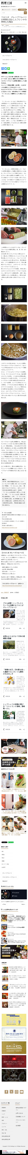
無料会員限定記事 (6, 1139)
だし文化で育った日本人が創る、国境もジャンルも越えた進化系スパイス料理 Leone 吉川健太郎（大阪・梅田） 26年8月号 (17, 996)
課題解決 (4, 1107)
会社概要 (18, 1125)
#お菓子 (3, 867)
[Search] (25, 12)
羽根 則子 (4, 63)
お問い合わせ (19, 1113)
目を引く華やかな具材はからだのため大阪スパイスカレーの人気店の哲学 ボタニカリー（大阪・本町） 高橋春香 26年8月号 (17, 1004)
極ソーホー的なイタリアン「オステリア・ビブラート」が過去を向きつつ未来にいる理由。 (17, 977)
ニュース (4, 1126)
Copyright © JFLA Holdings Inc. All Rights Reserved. (14, 1146)
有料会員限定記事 (6, 1136)
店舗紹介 (4, 1110)
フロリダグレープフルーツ (9, 59)
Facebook (16, 892)
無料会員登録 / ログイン (21, 1108)
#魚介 (3, 857)
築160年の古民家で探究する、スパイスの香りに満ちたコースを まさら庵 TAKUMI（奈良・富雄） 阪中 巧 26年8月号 (17, 969)
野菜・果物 (21, 32)
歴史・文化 (4, 1129)
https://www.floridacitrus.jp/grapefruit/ (12, 585)
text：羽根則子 (5, 592)
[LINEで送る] (11, 72)
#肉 (2, 851)
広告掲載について (20, 1116)
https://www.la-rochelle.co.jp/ (9, 527)
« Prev (4, 904)
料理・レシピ (15, 32)
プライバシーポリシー (20, 1121)
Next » (23, 904)
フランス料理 (9, 32)
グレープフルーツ (7, 55)
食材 (25, 32)
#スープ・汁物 (5, 864)
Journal (4, 32)
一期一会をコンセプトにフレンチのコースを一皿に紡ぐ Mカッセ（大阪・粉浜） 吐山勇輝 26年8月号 (17, 986)
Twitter (15, 896)
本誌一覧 (4, 1133)
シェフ (3, 1114)
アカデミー (4, 1123)
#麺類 (3, 861)
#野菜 (3, 854)
